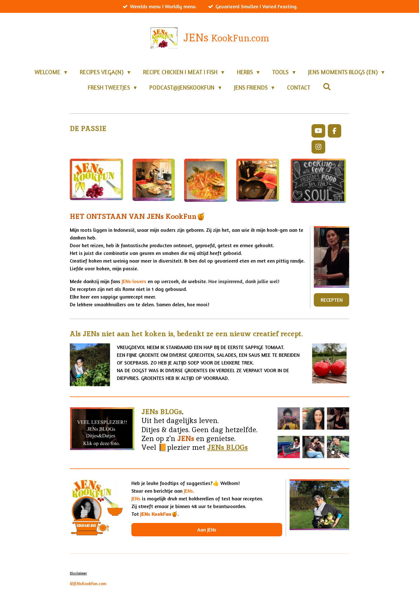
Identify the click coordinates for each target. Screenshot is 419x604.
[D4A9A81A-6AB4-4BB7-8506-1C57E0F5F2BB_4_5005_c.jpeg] (338, 447)
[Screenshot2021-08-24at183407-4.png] (338, 418)
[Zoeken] (327, 86)
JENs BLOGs (227, 447)
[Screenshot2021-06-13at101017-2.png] (313, 447)
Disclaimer (78, 573)
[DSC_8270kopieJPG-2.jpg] (288, 447)
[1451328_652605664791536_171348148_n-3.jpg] (313, 418)
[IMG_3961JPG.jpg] (288, 418)
